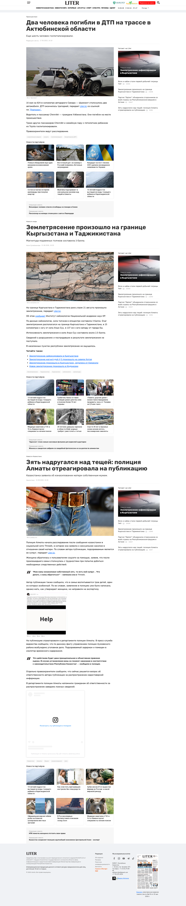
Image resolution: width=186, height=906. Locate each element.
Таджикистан (44, 372)
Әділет (112, 8)
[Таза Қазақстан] (132, 3)
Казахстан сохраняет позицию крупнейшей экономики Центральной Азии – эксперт (64, 840)
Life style (81, 8)
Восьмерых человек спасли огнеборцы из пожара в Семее (53, 207)
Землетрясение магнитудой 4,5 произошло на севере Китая (60, 359)
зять (66, 761)
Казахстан (30, 761)
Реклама (98, 860)
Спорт (88, 8)
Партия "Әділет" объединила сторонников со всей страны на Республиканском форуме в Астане (138, 99)
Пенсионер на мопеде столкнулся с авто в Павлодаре (51, 213)
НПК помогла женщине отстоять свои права (47, 833)
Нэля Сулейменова (33, 245)
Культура (96, 8)
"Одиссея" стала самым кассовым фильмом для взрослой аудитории (57, 442)
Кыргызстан (56, 372)
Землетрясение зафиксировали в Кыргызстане (138, 71)
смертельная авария (34, 137)
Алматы (39, 761)
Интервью (72, 8)
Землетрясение (32, 372)
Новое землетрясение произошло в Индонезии (53, 366)
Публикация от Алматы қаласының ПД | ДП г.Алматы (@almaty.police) (55, 754)
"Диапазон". (35, 109)
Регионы (104, 8)
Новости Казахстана (45, 8)
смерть (46, 137)
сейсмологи (67, 372)
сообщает (40, 316)
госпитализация (56, 137)
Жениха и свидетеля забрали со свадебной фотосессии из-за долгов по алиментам (64, 448)
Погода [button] (144, 8)
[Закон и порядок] (119, 3)
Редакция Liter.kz (32, 41)
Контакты (98, 866)
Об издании (99, 857)
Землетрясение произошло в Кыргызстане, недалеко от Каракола (63, 363)
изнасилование (57, 761)
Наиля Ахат (30, 480)
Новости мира (61, 8)
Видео (47, 761)
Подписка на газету (147, 3)
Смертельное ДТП (70, 137)
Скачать (139, 892)
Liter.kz (83, 106)
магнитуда (76, 372)
